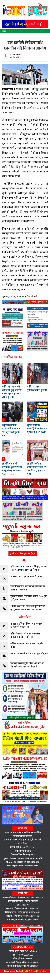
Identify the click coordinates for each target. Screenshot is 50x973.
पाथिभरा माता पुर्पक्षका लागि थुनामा (37, 388)
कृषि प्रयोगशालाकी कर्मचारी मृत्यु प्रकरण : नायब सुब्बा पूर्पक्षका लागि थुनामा (12, 392)
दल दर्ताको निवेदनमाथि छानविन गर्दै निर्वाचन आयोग (25, 45)
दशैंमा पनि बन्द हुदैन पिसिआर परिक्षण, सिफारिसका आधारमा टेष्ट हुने (27, 665)
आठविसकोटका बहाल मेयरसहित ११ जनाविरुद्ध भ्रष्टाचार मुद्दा (36, 469)
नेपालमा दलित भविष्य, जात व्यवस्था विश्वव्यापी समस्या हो (26, 625)
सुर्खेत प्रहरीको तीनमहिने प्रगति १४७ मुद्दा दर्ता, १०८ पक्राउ (37, 428)
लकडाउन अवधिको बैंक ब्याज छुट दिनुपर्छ (29, 654)
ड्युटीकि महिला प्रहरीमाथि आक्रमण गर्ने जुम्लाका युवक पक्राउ (11, 430)
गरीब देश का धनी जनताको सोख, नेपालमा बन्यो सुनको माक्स (25, 635)
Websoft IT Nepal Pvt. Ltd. (32, 971)
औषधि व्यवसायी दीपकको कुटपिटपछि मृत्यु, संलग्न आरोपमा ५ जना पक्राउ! (12, 469)
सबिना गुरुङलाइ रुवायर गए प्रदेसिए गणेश (26, 645)
